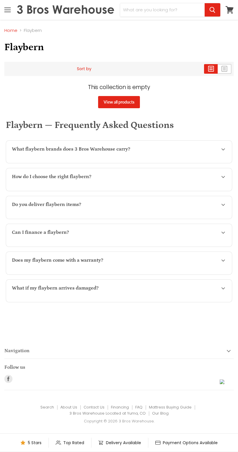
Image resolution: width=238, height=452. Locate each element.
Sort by (84, 68)
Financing (120, 407)
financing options (59, 246)
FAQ (139, 407)
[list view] (224, 68)
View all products (119, 102)
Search (47, 407)
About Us (68, 407)
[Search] (212, 10)
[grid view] (211, 68)
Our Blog (160, 413)
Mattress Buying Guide (170, 407)
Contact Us (94, 407)
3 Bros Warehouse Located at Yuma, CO (107, 413)
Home (10, 30)
